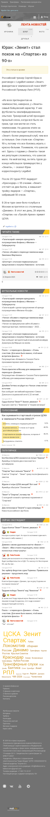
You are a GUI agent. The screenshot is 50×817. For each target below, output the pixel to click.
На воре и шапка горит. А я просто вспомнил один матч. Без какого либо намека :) (24, 536)
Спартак (14, 640)
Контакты (6, 699)
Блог (28, 31)
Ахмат (39, 668)
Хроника (8, 32)
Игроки (31, 6)
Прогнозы (6, 724)
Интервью (6, 713)
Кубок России (21, 660)
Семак (28, 658)
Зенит (32, 634)
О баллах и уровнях (10, 694)
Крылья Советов (19, 653)
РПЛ (8, 672)
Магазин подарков (10, 726)
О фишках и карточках (11, 691)
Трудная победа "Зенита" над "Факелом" (20, 590)
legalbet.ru (10, 226)
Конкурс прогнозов (9, 6)
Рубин (30, 642)
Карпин (44, 651)
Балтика (14, 668)
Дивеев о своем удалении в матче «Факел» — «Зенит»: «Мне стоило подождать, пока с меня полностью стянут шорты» (23, 548)
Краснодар (13, 657)
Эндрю (13, 532)
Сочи (24, 668)
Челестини (36, 676)
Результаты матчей (10, 721)
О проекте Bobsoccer (11, 686)
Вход (46, 17)
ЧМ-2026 (17, 676)
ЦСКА (12, 634)
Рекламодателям (9, 696)
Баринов (18, 674)
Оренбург (30, 668)
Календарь (7, 718)
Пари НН (25, 674)
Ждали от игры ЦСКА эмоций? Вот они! (19, 484)
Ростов (6, 653)
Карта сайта (7, 729)
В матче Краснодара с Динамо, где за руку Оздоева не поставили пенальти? (24, 582)
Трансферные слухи (20, 664)
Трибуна (6, 716)
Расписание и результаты (31, 2)
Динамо (20, 649)
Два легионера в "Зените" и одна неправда (21, 508)
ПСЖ (41, 665)
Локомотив (14, 645)
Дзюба (4, 668)
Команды (22, 6)
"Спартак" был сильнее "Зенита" (16, 471)
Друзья (26, 38)
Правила (4, 2)
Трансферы (14, 2)
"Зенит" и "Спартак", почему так (16, 495)
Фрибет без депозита (9, 10)
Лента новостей (17, 272)
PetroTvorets (15, 555)
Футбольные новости (11, 711)
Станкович (26, 677)
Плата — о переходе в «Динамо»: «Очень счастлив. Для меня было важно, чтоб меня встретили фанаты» (22, 353)
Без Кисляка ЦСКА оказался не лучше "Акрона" (23, 458)
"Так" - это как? (8, 624)
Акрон (33, 673)
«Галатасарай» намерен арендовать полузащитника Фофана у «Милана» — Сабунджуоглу (19, 242)
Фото (44, 31)
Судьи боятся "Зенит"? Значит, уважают (20, 402)
